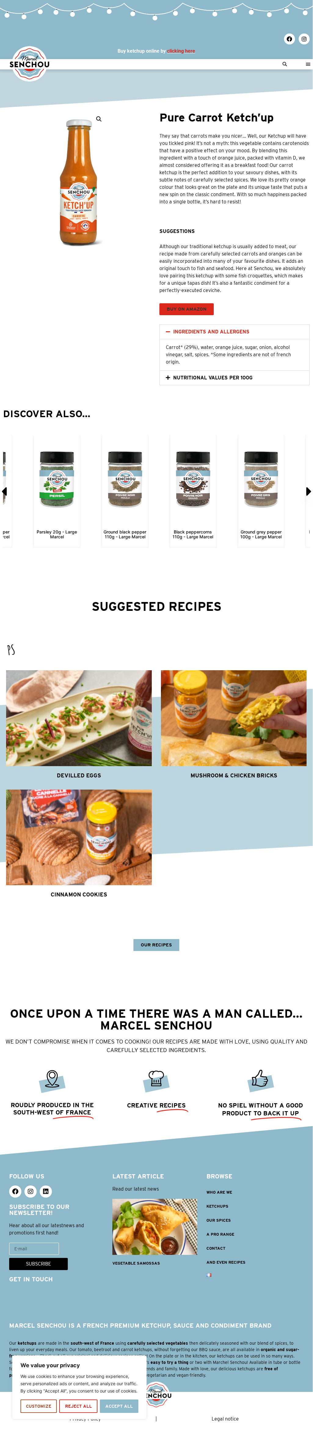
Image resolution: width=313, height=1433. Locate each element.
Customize (38, 1406)
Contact (215, 1248)
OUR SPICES (218, 1220)
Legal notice (225, 1419)
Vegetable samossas (136, 1263)
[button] (285, 64)
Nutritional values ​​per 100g (213, 378)
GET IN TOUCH (31, 1279)
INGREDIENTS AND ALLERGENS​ (211, 332)
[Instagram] (304, 38)
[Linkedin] (46, 1191)
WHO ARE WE (219, 1192)
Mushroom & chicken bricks (234, 775)
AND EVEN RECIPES (226, 1262)
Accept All (119, 1406)
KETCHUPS (217, 1206)
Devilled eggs (79, 775)
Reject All (78, 1406)
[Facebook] (289, 38)
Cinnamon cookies (79, 894)
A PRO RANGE (220, 1234)
